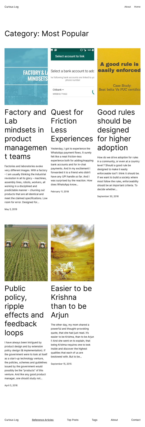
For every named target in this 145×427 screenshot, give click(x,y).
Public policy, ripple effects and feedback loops (24, 310)
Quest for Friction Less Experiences (72, 125)
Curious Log (12, 6)
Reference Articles (43, 419)
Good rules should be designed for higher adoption (116, 130)
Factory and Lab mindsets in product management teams (26, 134)
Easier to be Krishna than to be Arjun (71, 301)
